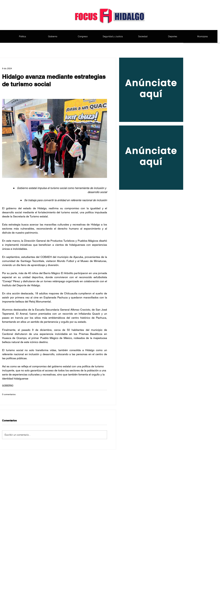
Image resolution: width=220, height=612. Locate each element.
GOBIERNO (7, 385)
